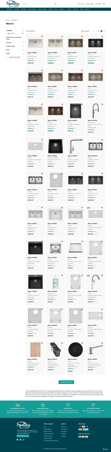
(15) (95, 231)
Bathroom (10, 9)
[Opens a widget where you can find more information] (105, 449)
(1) (34, 94)
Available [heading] (9, 30)
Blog (81, 9)
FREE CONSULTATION (22, 436)
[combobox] (40, 3)
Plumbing (23, 9)
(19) (35, 333)
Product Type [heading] (10, 46)
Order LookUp (48, 438)
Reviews (63, 433)
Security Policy (48, 436)
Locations (61, 9)
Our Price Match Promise (51, 440)
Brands (51, 9)
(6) (75, 333)
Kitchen (17, 9)
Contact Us (64, 429)
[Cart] (103, 3)
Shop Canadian (42, 9)
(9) (35, 60)
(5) (75, 60)
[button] (15, 31)
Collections (14, 20)
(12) (55, 128)
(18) (95, 197)
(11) (55, 197)
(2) (75, 164)
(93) (55, 60)
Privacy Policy (48, 431)
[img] (28, 60)
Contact (69, 9)
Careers (63, 436)
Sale (56, 9)
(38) (95, 60)
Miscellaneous (32, 9)
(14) (95, 94)
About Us (75, 9)
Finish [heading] (8, 53)
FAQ (45, 427)
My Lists (87, 9)
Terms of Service (49, 433)
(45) (55, 299)
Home (7, 20)
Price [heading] (7, 50)
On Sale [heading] (8, 42)
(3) (75, 128)
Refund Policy (48, 429)
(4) (75, 94)
